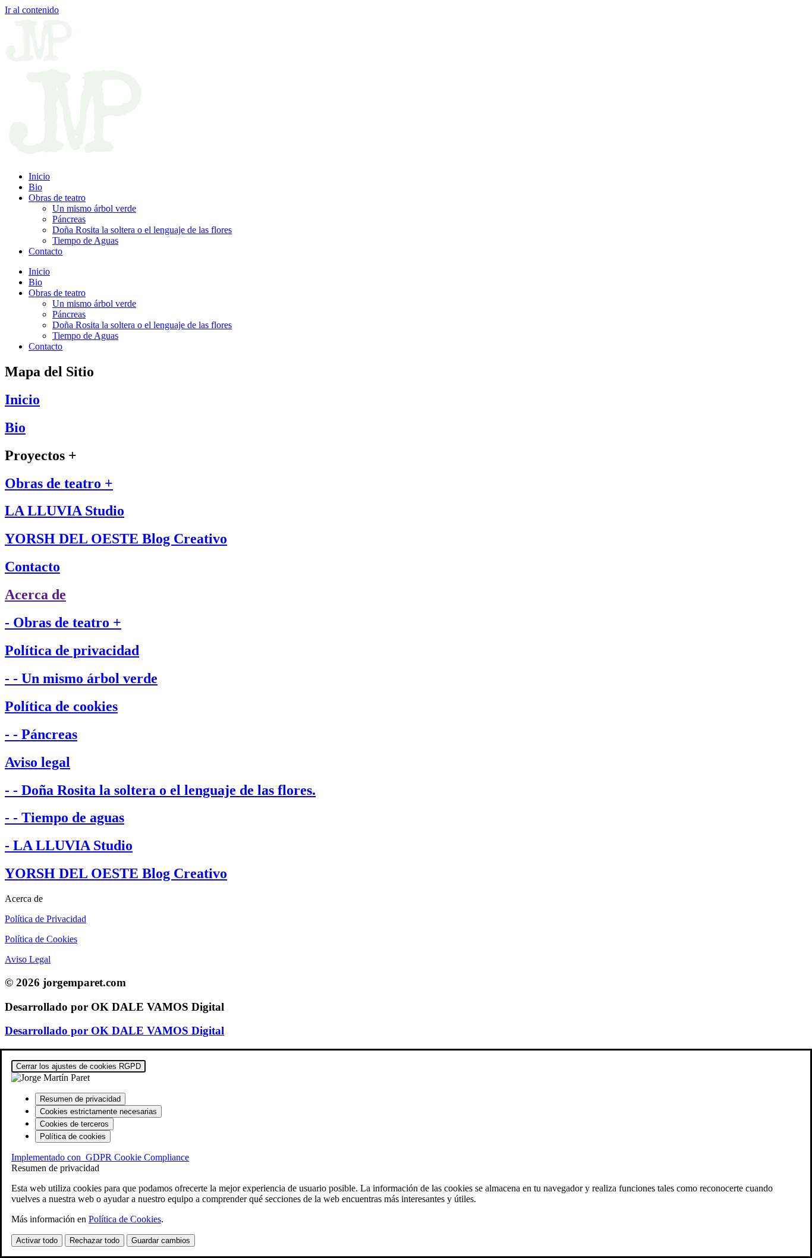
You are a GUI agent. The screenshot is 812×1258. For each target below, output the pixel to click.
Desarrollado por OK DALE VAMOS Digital (114, 1030)
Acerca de (35, 594)
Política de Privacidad (45, 919)
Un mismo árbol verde (94, 208)
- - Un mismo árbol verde (81, 678)
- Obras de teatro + (63, 622)
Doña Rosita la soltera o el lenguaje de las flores (142, 230)
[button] (406, 899)
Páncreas (69, 219)
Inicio (39, 176)
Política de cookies (61, 706)
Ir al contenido (32, 10)
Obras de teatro (57, 198)
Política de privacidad (72, 650)
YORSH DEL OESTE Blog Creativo (116, 538)
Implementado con (100, 1157)
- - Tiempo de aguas (64, 817)
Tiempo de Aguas (85, 240)
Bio (35, 187)
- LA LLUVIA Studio (69, 845)
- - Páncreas (41, 734)
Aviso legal (37, 762)
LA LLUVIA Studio (64, 510)
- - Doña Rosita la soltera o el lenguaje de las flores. (160, 790)
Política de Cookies (41, 939)
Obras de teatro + (59, 483)
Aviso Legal (28, 959)
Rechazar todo (94, 1240)
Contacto (45, 251)
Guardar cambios (160, 1240)
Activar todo (37, 1240)
